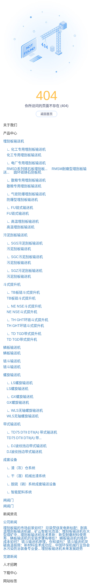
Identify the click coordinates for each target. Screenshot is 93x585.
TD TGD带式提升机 (20, 339)
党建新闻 (10, 556)
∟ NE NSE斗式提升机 (22, 306)
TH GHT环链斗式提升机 (23, 326)
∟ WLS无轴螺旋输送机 (23, 410)
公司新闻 (10, 522)
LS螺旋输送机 (15, 389)
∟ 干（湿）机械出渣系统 (24, 476)
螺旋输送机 (12, 375)
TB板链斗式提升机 (19, 298)
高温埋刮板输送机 (18, 227)
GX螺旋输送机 (16, 402)
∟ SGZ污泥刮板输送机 (22, 271)
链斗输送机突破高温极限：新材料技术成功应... (45, 543)
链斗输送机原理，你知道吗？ (43, 542)
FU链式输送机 (16, 213)
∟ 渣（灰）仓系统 (19, 468)
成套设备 (10, 460)
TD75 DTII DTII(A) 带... (22, 438)
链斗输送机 (12, 361)
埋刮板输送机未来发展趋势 (62, 548)
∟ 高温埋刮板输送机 (21, 221)
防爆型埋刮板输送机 (20, 200)
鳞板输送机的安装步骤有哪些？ (34, 538)
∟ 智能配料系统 (17, 492)
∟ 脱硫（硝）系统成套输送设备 (29, 484)
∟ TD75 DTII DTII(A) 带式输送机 (30, 432)
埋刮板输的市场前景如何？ (24, 528)
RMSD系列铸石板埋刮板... (25, 169)
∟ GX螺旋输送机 (18, 397)
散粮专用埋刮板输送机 (22, 186)
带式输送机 (12, 424)
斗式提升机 (12, 284)
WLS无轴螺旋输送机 (20, 416)
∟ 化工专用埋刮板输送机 (24, 149)
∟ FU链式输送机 (18, 208)
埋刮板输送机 (13, 141)
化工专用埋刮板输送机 (22, 155)
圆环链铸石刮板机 (25, 172)
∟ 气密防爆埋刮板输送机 (24, 194)
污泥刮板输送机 (15, 235)
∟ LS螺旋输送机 (18, 383)
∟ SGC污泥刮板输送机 (23, 257)
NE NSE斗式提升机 (20, 312)
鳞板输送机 (12, 347)
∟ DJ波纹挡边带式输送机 (24, 446)
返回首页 (46, 114)
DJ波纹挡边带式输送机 (22, 452)
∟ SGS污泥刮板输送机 (23, 243)
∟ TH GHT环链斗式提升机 (25, 320)
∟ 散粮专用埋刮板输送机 (24, 180)
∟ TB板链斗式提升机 (21, 292)
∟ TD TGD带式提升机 (22, 334)
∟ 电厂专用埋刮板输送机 (24, 163)
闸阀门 (8, 500)
